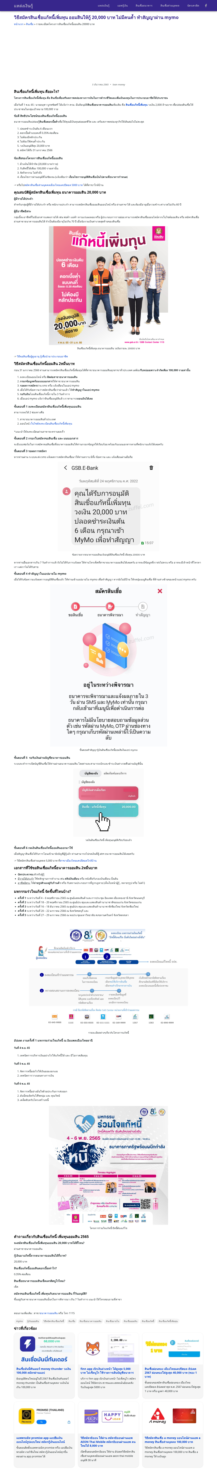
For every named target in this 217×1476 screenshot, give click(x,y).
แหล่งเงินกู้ (23, 6)
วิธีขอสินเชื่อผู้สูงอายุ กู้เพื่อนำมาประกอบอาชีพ (42, 356)
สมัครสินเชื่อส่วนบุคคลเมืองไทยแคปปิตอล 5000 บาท (53, 185)
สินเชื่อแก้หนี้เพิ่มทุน (168, 1321)
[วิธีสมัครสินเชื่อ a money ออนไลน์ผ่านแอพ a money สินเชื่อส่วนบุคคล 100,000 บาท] (172, 1417)
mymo (19, 1321)
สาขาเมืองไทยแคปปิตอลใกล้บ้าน (78, 860)
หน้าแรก (19, 24)
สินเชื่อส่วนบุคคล (169, 5)
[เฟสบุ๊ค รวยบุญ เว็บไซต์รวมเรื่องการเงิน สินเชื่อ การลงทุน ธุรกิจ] (206, 6)
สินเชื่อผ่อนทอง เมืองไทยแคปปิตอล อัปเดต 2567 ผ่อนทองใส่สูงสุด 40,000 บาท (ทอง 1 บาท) (171, 1372)
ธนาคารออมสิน (49, 1313)
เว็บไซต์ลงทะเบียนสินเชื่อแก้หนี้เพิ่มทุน (51, 423)
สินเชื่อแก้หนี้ (148, 1321)
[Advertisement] (108, 53)
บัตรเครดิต (193, 5)
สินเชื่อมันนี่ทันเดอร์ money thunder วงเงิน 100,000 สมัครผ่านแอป (43, 1371)
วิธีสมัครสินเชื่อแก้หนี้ (53, 1321)
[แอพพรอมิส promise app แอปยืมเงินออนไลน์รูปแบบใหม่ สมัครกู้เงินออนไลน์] (44, 1417)
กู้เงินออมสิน (33, 1321)
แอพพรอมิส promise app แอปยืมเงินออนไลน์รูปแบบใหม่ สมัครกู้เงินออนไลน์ (40, 1440)
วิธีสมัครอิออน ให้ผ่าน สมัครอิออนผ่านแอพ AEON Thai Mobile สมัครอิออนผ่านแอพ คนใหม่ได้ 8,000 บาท (108, 1441)
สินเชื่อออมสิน (130, 1321)
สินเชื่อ (30, 24)
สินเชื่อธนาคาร (144, 5)
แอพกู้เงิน (122, 5)
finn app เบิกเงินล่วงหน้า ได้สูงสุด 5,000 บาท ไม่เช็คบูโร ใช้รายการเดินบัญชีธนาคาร (107, 1371)
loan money (119, 84)
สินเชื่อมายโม (112, 1321)
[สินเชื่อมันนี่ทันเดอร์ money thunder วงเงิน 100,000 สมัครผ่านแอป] (44, 1348)
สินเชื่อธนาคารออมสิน (91, 1321)
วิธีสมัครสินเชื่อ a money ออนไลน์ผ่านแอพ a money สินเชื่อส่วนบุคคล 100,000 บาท (172, 1440)
